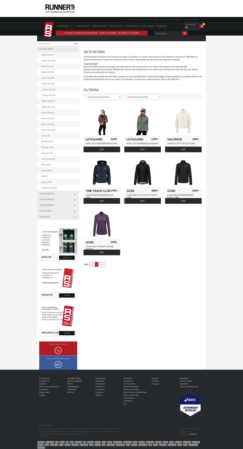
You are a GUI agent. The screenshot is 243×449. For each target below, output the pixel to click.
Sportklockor (84, 445)
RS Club (163, 19)
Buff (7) (44, 176)
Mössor (165, 442)
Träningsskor (99, 26)
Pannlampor (187, 442)
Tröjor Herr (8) (47, 83)
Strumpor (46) (47, 147)
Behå (57, 442)
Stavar (91, 445)
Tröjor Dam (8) (47, 78)
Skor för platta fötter (131, 395)
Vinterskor (41, 447)
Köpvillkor (43, 384)
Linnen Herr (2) (47, 118)
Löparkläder (83, 26)
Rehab (47, 445)
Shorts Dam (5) (47, 124)
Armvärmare (50, 442)
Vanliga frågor (44, 392)
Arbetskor (41, 442)
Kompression (117, 442)
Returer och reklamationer (49, 387)
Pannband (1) (46, 170)
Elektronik (148, 26)
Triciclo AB (193, 434)
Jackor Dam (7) (47, 54)
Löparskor (158, 442)
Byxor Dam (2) (47, 66)
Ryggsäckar (54, 445)
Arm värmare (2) (48, 159)
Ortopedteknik (175, 19)
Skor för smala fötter (131, 389)
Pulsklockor (196, 442)
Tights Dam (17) (48, 101)
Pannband (178, 442)
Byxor (72, 442)
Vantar (179, 445)
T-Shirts (155, 445)
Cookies (42, 395)
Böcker (62, 442)
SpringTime (184, 384)
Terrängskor (132, 26)
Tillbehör (161, 26)
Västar (185, 445)
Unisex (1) (45, 135)
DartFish (70, 392)
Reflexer (40, 445)
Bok (67, 442)
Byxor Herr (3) (47, 72)
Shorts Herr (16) (48, 130)
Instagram (155, 384)
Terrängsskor (120, 445)
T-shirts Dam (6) (48, 89)
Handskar (90, 442)
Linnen (135, 442)
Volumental (71, 389)
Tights (128, 445)
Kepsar (109, 442)
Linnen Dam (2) (47, 112)
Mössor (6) (46, 164)
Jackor (104, 442)
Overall (171, 442)
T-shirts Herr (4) (48, 95)
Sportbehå (75, 445)
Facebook (155, 381)
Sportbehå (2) (47, 141)
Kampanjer (62, 26)
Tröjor (150, 445)
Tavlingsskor (111, 445)
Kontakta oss (44, 381)
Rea (72, 26)
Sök (75, 43)
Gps (84, 442)
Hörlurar (97, 442)
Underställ (162, 445)
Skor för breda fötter (131, 387)
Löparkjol (142, 442)
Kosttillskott (127, 442)
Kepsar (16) (46, 182)
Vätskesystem (193, 445)
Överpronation (129, 398)
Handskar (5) (46, 153)
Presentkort (43, 389)
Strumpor (97, 445)
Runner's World (186, 381)
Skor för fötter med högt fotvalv (135, 392)
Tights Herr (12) (48, 107)
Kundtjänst (132, 19)
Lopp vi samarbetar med (189, 387)
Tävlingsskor (116, 26)
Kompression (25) (49, 188)
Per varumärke (129, 384)
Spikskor (67, 445)
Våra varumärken (192, 19)
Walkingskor (172, 445)
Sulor (103, 445)
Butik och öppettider (148, 19)
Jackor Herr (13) (48, 60)
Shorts (61, 445)
